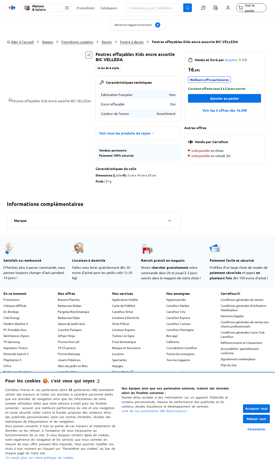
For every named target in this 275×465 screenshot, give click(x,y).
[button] (66, 7)
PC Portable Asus (15, 330)
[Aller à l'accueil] (12, 7)
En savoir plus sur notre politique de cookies (39, 458)
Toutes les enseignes (180, 354)
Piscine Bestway (69, 354)
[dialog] (137, 418)
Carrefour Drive (122, 312)
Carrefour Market (177, 305)
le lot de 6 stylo (108, 68)
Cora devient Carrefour (181, 348)
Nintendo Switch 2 (16, 354)
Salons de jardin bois (71, 324)
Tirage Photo (121, 372)
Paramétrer (257, 429)
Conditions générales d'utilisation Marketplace (243, 308)
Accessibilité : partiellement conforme (240, 351)
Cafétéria (172, 342)
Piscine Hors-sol (68, 342)
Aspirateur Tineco (15, 348)
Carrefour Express (178, 318)
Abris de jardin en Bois (73, 366)
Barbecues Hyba (68, 318)
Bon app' (172, 336)
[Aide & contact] (203, 7)
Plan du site (229, 365)
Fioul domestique (124, 342)
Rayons (47, 42)
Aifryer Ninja (66, 336)
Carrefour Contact (178, 324)
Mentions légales (232, 316)
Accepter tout (256, 408)
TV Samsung (11, 342)
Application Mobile (125, 299)
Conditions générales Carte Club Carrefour (242, 334)
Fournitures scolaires (77, 42)
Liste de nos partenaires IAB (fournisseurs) (154, 411)
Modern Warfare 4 (15, 324)
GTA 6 (7, 366)
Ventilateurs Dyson (16, 336)
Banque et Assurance (126, 348)
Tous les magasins (178, 360)
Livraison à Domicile (125, 318)
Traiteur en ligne (123, 336)
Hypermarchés (176, 299)
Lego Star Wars (68, 372)
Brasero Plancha (68, 299)
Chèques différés (15, 305)
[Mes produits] (215, 7)
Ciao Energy (11, 318)
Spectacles (119, 360)
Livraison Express (123, 330)
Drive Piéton (120, 324)
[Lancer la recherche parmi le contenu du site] (187, 8)
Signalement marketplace (238, 359)
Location (118, 354)
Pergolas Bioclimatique (73, 312)
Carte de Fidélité (123, 305)
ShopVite (231, 60)
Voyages (117, 366)
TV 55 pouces (67, 348)
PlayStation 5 (12, 360)
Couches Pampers (70, 330)
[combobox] (159, 7)
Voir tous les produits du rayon (124, 133)
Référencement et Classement (241, 343)
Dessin (107, 42)
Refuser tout (256, 419)
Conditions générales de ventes (242, 299)
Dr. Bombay (11, 312)
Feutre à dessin (132, 42)
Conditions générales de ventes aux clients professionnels (245, 324)
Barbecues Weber (70, 305)
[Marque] (169, 220)
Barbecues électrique (17, 372)
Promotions (11, 299)
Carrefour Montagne (180, 330)
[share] (88, 55)
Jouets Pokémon (69, 360)
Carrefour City (175, 312)
